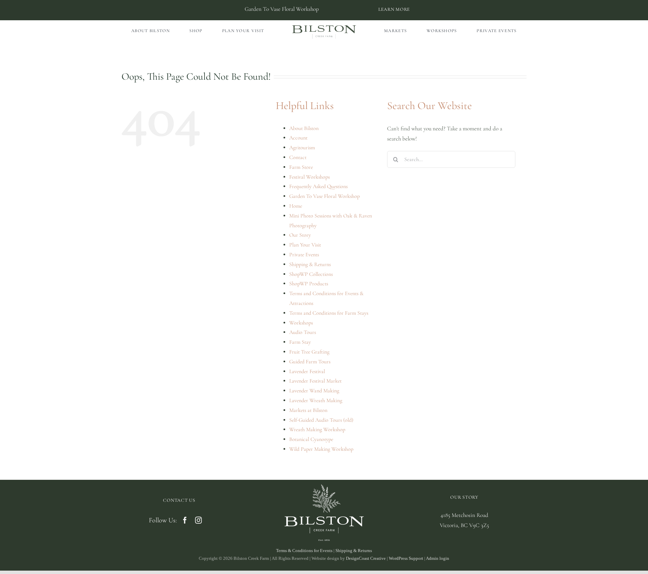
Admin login (437, 558)
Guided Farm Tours (309, 361)
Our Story (300, 235)
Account (298, 137)
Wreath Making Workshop (317, 429)
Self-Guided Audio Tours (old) (321, 420)
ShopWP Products (308, 283)
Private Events (304, 254)
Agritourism (302, 147)
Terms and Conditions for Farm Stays (328, 313)
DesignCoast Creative (366, 558)
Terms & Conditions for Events (304, 550)
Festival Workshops (309, 177)
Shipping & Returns (310, 264)
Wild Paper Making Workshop (321, 449)
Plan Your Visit (305, 244)
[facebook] (185, 520)
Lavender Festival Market (315, 380)
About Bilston (304, 128)
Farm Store (301, 167)
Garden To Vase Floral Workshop (324, 196)
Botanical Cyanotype (311, 439)
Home (295, 206)
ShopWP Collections (311, 274)
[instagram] (198, 520)
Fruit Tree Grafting (309, 351)
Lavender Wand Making (314, 390)
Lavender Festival (307, 371)
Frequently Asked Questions (318, 186)
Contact (297, 157)
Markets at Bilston (308, 410)
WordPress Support (406, 558)
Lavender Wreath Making (315, 400)
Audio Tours (302, 332)
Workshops (301, 322)
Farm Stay (300, 342)
